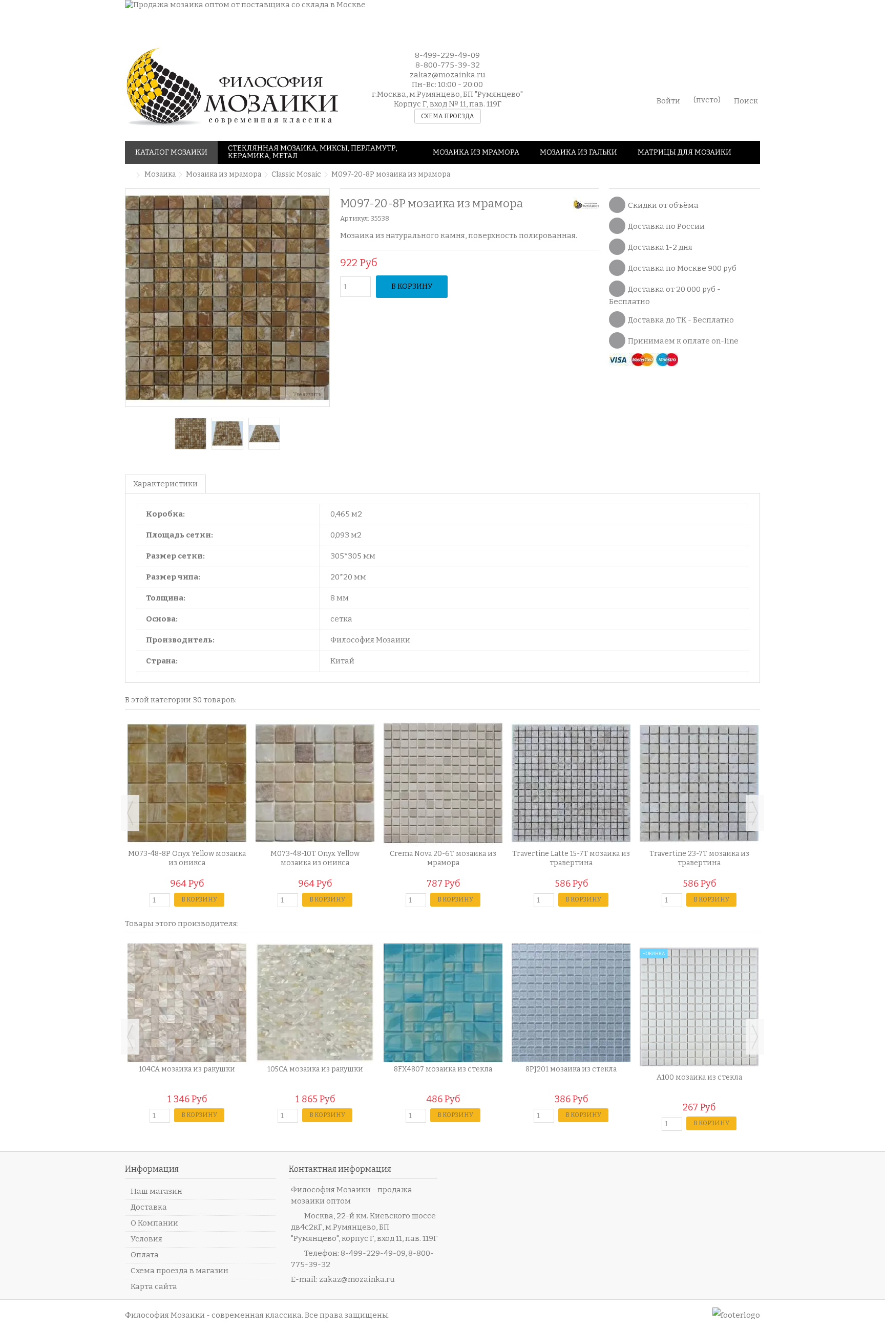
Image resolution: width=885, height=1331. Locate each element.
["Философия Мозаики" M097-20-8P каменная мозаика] (190, 433)
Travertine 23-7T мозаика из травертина (699, 858)
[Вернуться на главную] (128, 175)
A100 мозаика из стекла (699, 1077)
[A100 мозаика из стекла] (699, 1006)
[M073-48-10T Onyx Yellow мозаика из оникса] (315, 783)
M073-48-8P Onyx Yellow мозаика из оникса (187, 858)
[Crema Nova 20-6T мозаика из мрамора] (443, 783)
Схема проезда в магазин (179, 1270)
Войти (668, 100)
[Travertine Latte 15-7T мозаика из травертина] (571, 783)
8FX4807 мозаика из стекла (443, 1069)
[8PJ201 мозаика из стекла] (571, 1002)
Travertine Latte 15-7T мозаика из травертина (571, 858)
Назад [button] (130, 297)
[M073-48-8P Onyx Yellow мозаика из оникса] (187, 783)
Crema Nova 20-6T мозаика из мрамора (443, 858)
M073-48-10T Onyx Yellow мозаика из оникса (315, 858)
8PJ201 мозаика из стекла (571, 1069)
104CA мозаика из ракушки (187, 1069)
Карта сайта (154, 1286)
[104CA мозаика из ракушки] (187, 1002)
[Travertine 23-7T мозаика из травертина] (699, 783)
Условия (146, 1238)
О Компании (154, 1223)
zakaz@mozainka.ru (357, 1279)
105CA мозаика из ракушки (315, 1069)
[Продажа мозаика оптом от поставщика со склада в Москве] (424, 16)
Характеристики (165, 483)
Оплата (145, 1254)
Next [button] (755, 813)
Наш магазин (156, 1191)
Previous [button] (130, 813)
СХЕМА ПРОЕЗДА (447, 116)
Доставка (149, 1207)
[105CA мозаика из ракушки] (315, 1002)
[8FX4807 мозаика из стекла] (443, 1002)
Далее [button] (324, 297)
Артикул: (354, 218)
